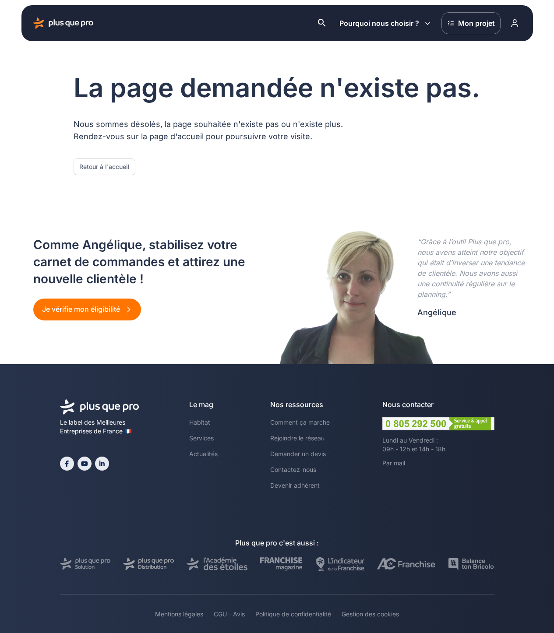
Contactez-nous (293, 469)
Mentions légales (179, 614)
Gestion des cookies (370, 614)
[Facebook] (67, 464)
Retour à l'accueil (104, 166)
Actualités (203, 453)
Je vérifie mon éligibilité (82, 309)
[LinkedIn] (102, 464)
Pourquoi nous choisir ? (379, 23)
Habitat (199, 422)
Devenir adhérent (295, 485)
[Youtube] (85, 464)
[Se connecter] (515, 23)
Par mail (393, 463)
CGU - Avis (229, 614)
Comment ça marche (300, 422)
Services (201, 438)
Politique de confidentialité (293, 614)
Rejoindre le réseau (297, 438)
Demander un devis (298, 453)
